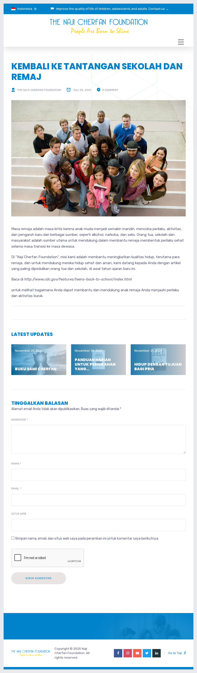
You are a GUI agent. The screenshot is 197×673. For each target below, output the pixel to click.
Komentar (19, 419)
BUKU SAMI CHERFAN (35, 369)
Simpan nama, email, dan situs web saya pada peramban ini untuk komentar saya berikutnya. (87, 538)
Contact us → (158, 9)
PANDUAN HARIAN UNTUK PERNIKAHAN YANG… (95, 364)
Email (16, 488)
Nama (16, 463)
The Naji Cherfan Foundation (39, 90)
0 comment (110, 90)
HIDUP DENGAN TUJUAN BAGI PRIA (158, 367)
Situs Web (18, 513)
